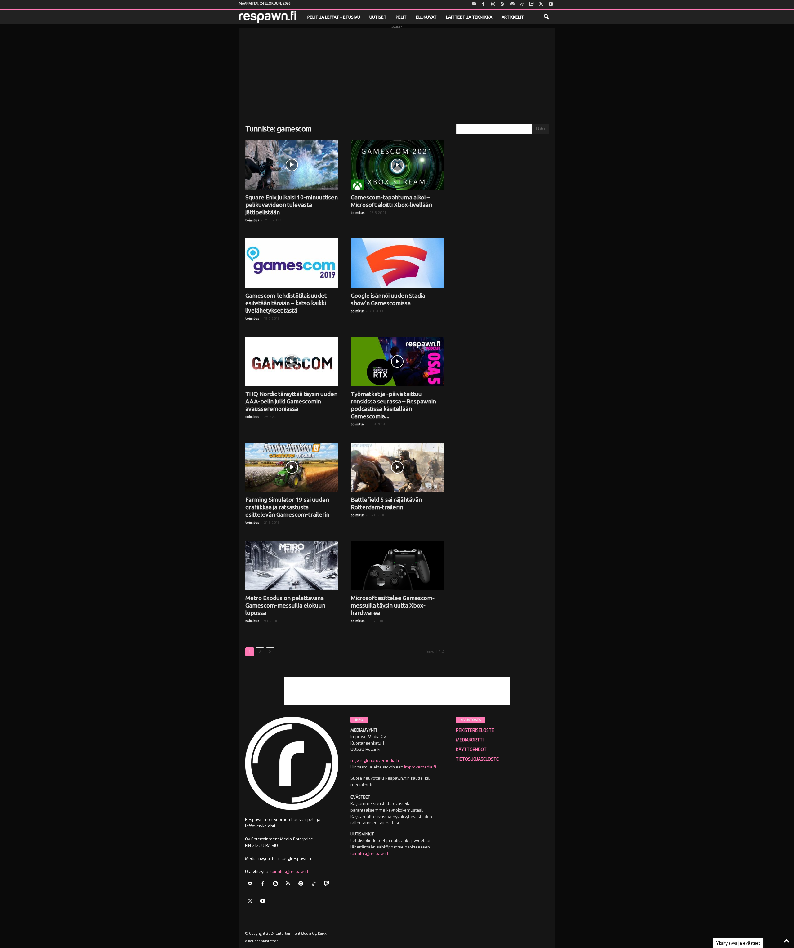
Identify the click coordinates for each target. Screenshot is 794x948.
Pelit (401, 17)
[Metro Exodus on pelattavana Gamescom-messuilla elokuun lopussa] (291, 565)
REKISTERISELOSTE (475, 730)
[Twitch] (531, 4)
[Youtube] (551, 4)
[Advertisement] (397, 71)
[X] (541, 4)
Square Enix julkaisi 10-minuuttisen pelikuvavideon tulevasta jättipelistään (291, 205)
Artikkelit (513, 17)
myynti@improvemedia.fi (374, 760)
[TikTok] (522, 4)
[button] (546, 17)
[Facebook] (483, 4)
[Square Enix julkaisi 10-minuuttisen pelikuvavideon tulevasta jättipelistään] (291, 165)
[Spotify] (512, 4)
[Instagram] (493, 4)
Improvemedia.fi (420, 767)
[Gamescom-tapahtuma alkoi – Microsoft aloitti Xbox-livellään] (397, 165)
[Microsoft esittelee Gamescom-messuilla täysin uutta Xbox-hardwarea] (397, 565)
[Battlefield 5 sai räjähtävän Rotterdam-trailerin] (397, 467)
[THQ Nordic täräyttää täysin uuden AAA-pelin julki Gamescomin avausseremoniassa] (291, 361)
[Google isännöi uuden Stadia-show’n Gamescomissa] (397, 263)
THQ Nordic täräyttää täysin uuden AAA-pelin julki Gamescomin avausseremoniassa (291, 401)
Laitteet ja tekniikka (469, 17)
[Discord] (474, 4)
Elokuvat (426, 17)
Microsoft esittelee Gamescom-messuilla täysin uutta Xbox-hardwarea (393, 605)
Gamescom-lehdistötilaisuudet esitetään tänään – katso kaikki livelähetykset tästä (286, 303)
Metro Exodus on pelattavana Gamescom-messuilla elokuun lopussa (285, 605)
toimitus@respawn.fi (290, 871)
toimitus (252, 220)
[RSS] (502, 4)
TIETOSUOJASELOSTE (477, 759)
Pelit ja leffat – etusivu (333, 17)
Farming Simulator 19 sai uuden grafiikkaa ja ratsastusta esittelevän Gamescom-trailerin (287, 507)
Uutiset (377, 17)
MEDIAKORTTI (470, 740)
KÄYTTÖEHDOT (471, 750)
